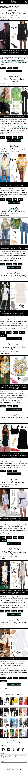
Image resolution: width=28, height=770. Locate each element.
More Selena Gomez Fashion (14, 71)
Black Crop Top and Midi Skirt (14, 417)
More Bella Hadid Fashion (14, 614)
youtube (14, 54)
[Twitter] (18, 751)
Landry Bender (14, 272)
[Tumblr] (13, 751)
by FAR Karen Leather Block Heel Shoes (14, 466)
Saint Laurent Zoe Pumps (8, 607)
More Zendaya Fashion (14, 202)
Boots (2, 332)
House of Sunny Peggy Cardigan (8, 123)
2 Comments (3, 558)
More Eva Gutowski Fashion (14, 409)
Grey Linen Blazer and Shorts (14, 481)
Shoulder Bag (23, 677)
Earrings (9, 68)
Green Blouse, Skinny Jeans (14, 210)
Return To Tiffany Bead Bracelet (8, 327)
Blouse (2, 199)
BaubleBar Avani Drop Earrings (14, 606)
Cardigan (8, 137)
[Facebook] (8, 751)
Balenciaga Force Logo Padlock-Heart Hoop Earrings (14, 129)
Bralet (2, 137)
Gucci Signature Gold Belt (10, 602)
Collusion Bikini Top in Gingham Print (10, 121)
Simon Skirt (12, 463)
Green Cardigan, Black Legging (14, 80)
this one (19, 399)
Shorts (20, 199)
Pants (14, 137)
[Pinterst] (23, 751)
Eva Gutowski (14, 344)
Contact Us (8, 759)
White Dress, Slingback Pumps (14, 622)
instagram (21, 658)
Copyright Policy (11, 768)
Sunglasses (3, 540)
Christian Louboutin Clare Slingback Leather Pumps (12, 259)
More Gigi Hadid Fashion (14, 544)
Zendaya (14, 145)
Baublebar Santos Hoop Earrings (8, 465)
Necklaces (3, 335)
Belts (2, 611)
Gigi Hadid (14, 479)
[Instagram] (3, 751)
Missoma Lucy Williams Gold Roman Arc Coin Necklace (13, 127)
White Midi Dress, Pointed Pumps (14, 552)
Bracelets (8, 332)
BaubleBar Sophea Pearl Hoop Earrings (13, 193)
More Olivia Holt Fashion (14, 267)
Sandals (20, 137)
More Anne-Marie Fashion (14, 140)
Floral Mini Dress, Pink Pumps (14, 347)
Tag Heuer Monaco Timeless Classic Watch (13, 603)
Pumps (15, 68)
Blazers (3, 537)
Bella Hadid (14, 549)
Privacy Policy (4, 768)
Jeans (14, 264)
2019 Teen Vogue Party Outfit (14, 275)
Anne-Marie (14, 76)
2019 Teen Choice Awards (14, 148)
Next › (2, 691)
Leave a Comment (4, 19)
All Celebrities (14, 740)
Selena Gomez (14, 10)
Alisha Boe (14, 414)
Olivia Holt (14, 207)
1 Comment (3, 627)
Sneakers (21, 537)
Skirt (15, 470)
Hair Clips (21, 332)
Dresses (3, 68)
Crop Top (3, 470)
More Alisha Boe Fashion (14, 474)
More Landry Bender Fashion (14, 339)
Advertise (3, 759)
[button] (2, 2)
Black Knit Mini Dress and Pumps (14, 14)
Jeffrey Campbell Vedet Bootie (13, 329)
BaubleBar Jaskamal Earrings (16, 60)
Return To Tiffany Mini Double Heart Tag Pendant (12, 324)
